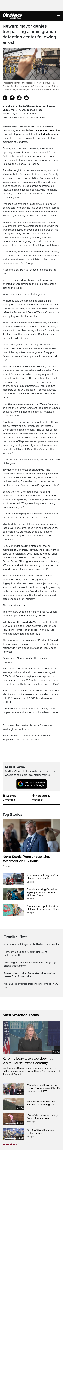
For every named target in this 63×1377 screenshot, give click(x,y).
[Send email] (26, 97)
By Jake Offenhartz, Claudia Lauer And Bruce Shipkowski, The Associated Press (29, 107)
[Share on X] (5, 97)
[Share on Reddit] (19, 97)
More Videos (10, 1144)
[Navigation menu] (59, 16)
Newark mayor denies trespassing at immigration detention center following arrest (29, 34)
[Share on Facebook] (12, 97)
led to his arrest (49, 134)
